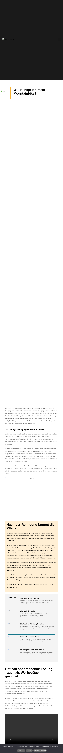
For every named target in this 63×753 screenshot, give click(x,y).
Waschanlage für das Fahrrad (30, 637)
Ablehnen (29, 750)
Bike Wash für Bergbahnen (29, 598)
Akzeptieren (21, 750)
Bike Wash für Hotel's (27, 611)
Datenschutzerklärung (40, 750)
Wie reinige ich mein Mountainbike (32, 650)
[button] (59, 39)
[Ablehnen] (61, 748)
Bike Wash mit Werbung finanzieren (32, 624)
